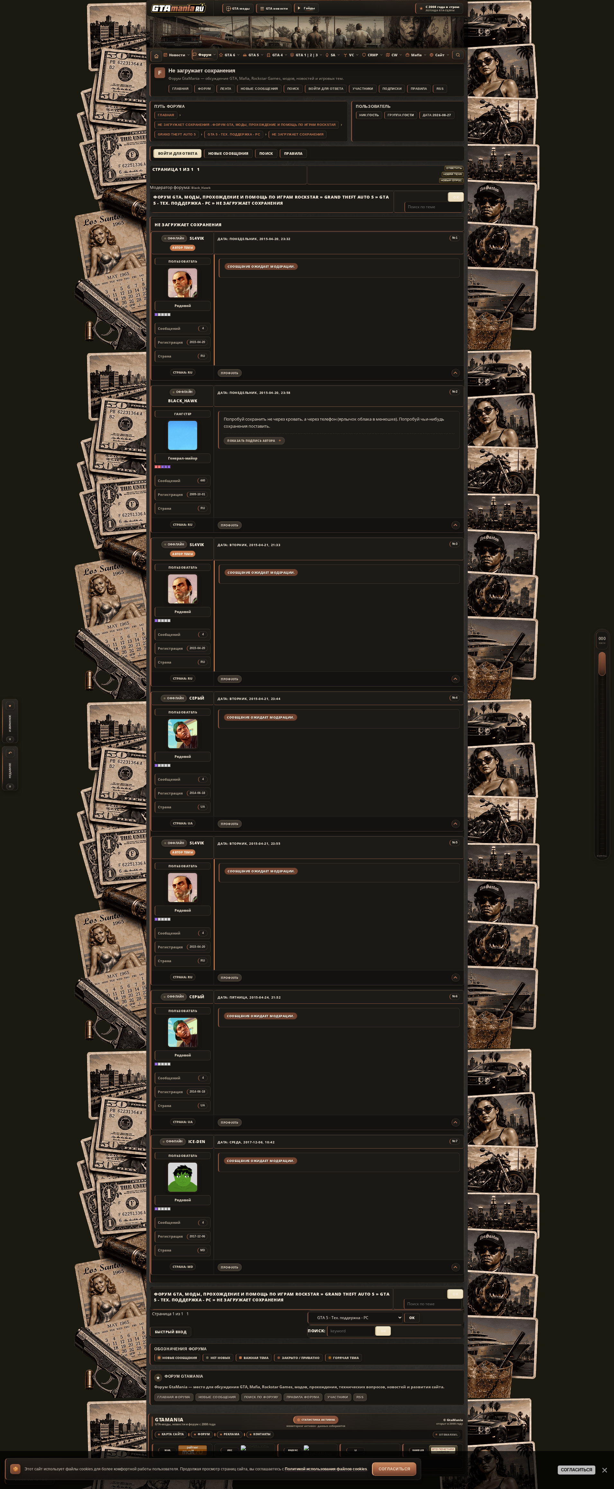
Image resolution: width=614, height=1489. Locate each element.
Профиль (229, 373)
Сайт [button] (440, 54)
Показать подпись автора (251, 441)
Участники (363, 88)
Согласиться (394, 1469)
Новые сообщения (259, 88)
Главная (180, 88)
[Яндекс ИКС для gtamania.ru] (255, 1450)
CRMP (373, 54)
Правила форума (303, 1397)
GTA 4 (277, 54)
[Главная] (156, 56)
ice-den (196, 1141)
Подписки (392, 88)
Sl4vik (197, 238)
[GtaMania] (179, 8)
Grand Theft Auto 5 (177, 134)
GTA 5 (253, 54)
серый (196, 698)
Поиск (293, 88)
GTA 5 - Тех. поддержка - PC (234, 134)
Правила (419, 88)
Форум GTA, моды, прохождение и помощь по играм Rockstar (236, 197)
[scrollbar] (602, 745)
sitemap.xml (448, 1434)
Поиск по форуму (261, 1397)
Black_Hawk (201, 187)
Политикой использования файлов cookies (326, 1469)
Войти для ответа (326, 88)
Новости (177, 54)
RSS (440, 88)
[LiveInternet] (380, 1450)
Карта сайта (173, 1434)
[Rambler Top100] (443, 1450)
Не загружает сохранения (297, 134)
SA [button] (333, 54)
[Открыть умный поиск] (458, 55)
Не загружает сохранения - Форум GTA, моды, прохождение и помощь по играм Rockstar (247, 124)
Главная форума (174, 1397)
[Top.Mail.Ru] (192, 1450)
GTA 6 (230, 54)
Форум (204, 54)
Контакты (262, 1434)
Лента (225, 88)
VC (351, 54)
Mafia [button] (416, 54)
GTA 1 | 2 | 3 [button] (307, 54)
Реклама (231, 1434)
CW (394, 54)
